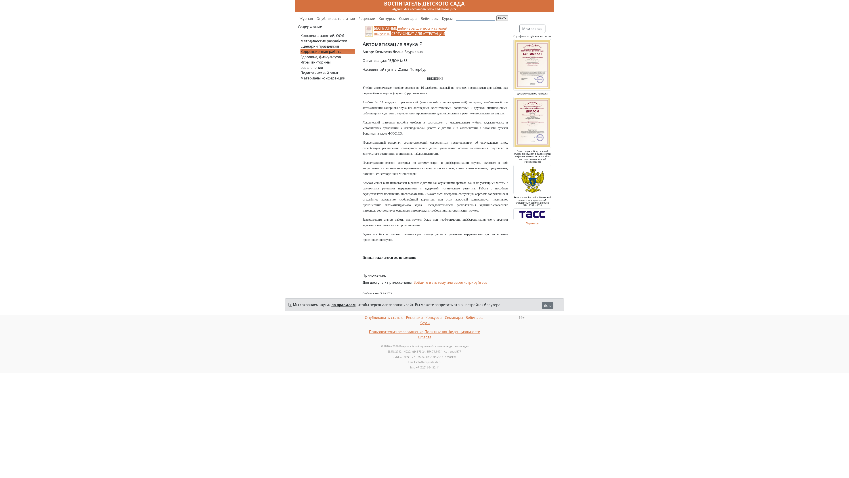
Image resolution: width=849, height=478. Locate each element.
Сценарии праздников (319, 46)
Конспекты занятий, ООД (322, 35)
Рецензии (366, 18)
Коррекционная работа (320, 51)
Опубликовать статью (335, 18)
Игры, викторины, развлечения (315, 65)
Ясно (547, 305)
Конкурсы (387, 18)
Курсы (447, 18)
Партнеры (532, 223)
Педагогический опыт (319, 72)
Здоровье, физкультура (320, 56)
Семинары (408, 18)
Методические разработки (323, 41)
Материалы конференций (322, 78)
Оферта (424, 337)
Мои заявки (532, 28)
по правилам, (344, 304)
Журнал (306, 18)
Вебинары (429, 18)
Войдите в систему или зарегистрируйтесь (450, 282)
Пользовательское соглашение (396, 331)
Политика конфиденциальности (452, 331)
